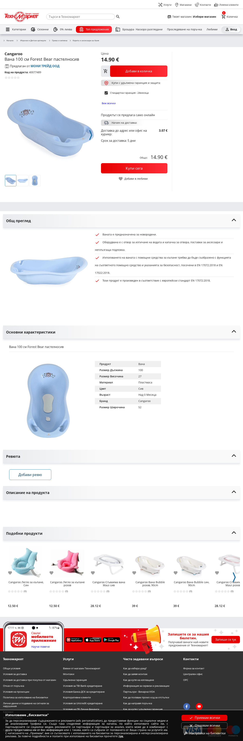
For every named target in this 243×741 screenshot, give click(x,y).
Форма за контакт (193, 668)
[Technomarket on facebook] (186, 706)
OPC (185, 680)
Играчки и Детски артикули (33, 40)
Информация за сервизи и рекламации (146, 685)
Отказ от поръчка (13, 685)
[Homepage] (22, 16)
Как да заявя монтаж (135, 674)
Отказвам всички (207, 725)
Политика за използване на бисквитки (25, 697)
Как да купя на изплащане (138, 680)
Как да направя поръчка (137, 703)
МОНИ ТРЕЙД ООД (45, 66)
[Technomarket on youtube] (199, 706)
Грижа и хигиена (59, 40)
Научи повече (40, 646)
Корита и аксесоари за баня (86, 40)
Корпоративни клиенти (77, 697)
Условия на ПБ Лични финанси (81, 709)
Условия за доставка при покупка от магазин (29, 680)
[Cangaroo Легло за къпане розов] (67, 562)
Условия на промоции (16, 691)
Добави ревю (30, 474)
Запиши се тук (225, 639)
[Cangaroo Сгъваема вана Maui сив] (109, 562)
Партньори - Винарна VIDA (139, 691)
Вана (141, 364)
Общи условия (11, 668)
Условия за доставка (15, 674)
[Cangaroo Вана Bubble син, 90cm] (191, 562)
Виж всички (109, 103)
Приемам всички (207, 718)
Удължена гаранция (75, 680)
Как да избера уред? (135, 668)
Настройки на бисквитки (207, 733)
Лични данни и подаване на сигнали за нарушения (26, 704)
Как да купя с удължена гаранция (143, 709)
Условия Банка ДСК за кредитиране (84, 691)
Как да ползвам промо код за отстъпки (146, 697)
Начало (9, 40)
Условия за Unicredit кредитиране (83, 703)
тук (120, 736)
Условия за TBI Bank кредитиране (82, 685)
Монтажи (68, 674)
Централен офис (193, 674)
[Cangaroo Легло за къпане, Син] (26, 562)
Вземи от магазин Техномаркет (81, 668)
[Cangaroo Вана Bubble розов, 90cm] (150, 562)
